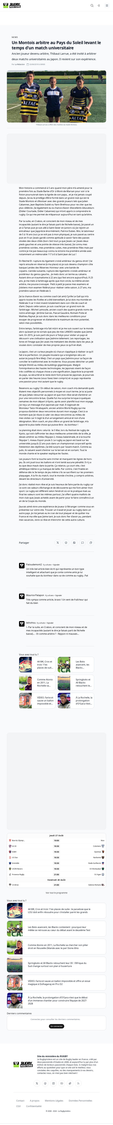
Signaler (56, 564)
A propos (34, 1100)
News (15, 37)
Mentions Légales (54, 1100)
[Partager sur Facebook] (66, 542)
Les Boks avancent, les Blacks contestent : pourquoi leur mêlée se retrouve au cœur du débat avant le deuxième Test (83, 664)
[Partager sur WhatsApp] (74, 542)
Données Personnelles (80, 1100)
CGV (18, 1106)
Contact (20, 1100)
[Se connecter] (98, 5)
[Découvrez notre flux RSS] (78, 1083)
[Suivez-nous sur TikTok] (70, 1083)
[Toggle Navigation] (107, 5)
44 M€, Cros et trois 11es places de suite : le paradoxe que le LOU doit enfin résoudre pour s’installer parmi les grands (45, 664)
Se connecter (57, 1026)
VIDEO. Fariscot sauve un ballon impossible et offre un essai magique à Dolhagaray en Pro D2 (45, 700)
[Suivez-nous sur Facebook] (45, 1083)
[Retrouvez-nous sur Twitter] (37, 1083)
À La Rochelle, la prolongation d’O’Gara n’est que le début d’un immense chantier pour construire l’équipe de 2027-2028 (84, 700)
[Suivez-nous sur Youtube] (61, 1083)
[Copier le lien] (91, 542)
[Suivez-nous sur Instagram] (53, 1083)
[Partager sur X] (57, 542)
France (22, 516)
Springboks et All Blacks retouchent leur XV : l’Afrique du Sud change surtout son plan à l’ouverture (84, 682)
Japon (25, 351)
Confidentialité (33, 1106)
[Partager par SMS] (82, 542)
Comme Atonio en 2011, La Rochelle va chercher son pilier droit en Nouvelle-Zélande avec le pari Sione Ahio (45, 682)
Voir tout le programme (56, 892)
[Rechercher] (92, 5)
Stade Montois (26, 201)
